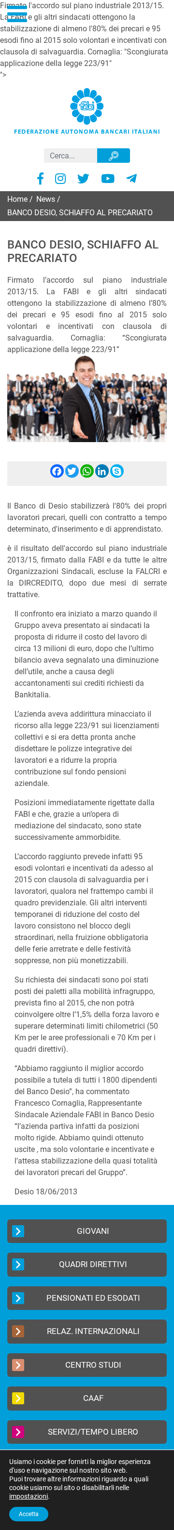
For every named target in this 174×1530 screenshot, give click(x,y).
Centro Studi (93, 1365)
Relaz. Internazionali (93, 1331)
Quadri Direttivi (93, 1264)
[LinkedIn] (102, 475)
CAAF (93, 1398)
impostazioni (28, 1496)
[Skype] (117, 475)
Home (17, 199)
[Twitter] (72, 475)
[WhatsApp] (87, 475)
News (45, 199)
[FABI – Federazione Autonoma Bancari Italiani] (87, 110)
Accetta (29, 1514)
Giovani (93, 1231)
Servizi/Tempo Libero (93, 1432)
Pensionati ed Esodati (93, 1298)
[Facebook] (57, 475)
